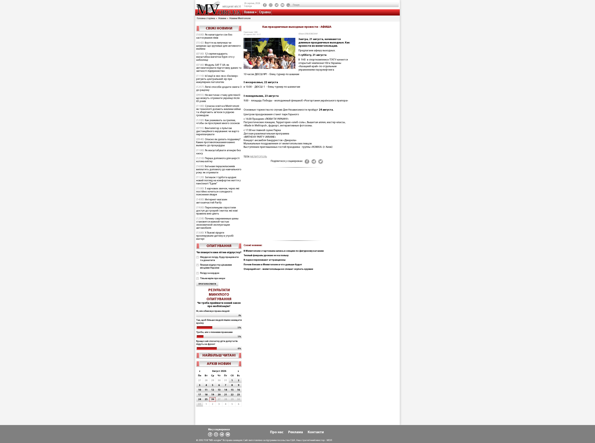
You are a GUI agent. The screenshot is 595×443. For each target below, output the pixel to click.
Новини (249, 12)
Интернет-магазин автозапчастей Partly (211, 201)
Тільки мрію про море (212, 278)
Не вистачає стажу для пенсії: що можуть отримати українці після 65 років (218, 98)
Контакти (316, 432)
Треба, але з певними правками (214, 332)
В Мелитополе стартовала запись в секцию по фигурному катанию (284, 251)
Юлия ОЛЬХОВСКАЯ (307, 34)
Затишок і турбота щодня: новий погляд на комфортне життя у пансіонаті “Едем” (218, 180)
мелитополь (258, 157)
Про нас (276, 432)
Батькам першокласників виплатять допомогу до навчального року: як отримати (218, 169)
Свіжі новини (219, 28)
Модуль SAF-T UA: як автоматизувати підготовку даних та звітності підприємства (218, 68)
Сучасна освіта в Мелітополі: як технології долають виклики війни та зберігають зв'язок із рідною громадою (218, 111)
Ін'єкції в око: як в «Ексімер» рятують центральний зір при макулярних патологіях (217, 79)
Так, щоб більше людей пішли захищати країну (219, 321)
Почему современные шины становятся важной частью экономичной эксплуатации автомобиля (217, 223)
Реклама (295, 432)
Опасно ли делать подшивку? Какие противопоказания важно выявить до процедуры (218, 142)
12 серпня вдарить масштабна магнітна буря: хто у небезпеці (215, 57)
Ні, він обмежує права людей (212, 311)
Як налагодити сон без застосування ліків (214, 36)
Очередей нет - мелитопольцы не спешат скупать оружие (278, 269)
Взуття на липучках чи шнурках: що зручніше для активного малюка (218, 46)
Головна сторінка (206, 18)
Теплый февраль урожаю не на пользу (266, 255)
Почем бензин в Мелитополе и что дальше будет (273, 264)
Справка (265, 12)
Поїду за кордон (209, 273)
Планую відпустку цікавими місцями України (216, 266)
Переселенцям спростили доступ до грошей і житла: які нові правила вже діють (217, 210)
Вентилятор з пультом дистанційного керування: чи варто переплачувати (217, 131)
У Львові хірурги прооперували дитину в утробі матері (215, 236)
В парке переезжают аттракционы (264, 260)
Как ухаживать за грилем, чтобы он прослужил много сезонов (218, 122)
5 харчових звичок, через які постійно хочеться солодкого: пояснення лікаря (217, 191)
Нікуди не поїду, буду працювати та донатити (219, 258)
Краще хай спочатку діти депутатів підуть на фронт (217, 342)
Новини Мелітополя (240, 18)
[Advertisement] (297, 206)
